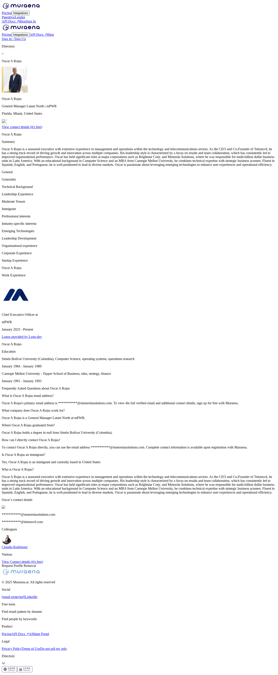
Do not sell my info (53, 649)
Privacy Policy (12, 649)
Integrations (20, 13)
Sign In (31, 21)
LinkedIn (31, 597)
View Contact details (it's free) (22, 562)
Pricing (7, 13)
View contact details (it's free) (22, 127)
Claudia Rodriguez (15, 547)
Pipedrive (8, 17)
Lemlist (20, 17)
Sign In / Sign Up (14, 39)
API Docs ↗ (10, 21)
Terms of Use (31, 649)
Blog (22, 21)
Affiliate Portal (39, 634)
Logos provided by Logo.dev (22, 337)
